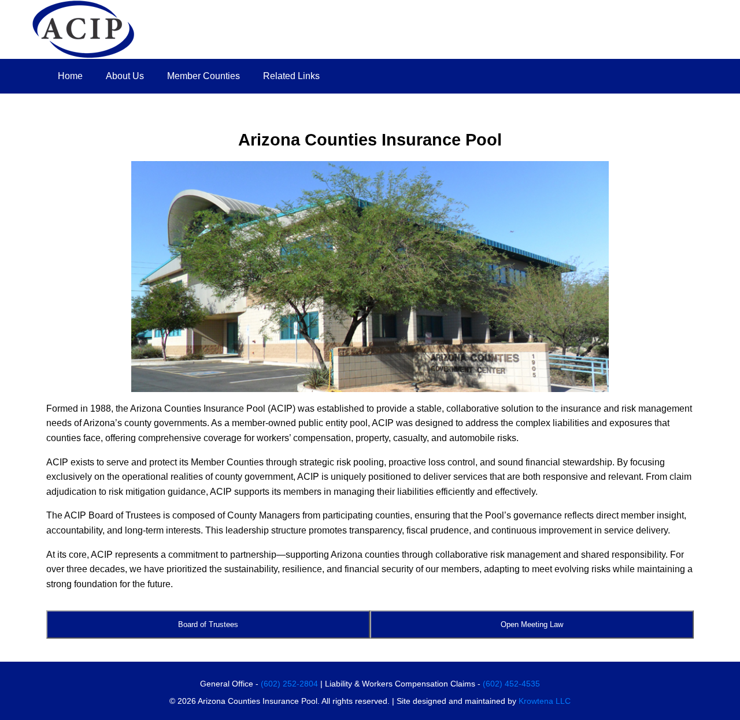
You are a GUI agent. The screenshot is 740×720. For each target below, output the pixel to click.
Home (70, 76)
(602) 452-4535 (511, 683)
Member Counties (203, 76)
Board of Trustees (208, 624)
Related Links (291, 76)
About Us (125, 76)
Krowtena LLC (545, 701)
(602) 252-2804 (289, 683)
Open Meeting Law (532, 624)
